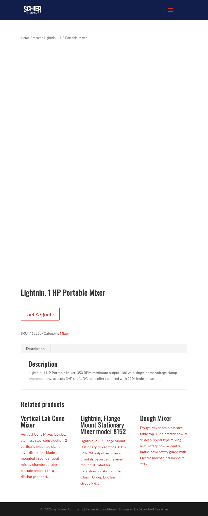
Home (25, 38)
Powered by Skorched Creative (143, 509)
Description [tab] (35, 348)
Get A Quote (40, 314)
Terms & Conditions (101, 509)
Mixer (36, 38)
